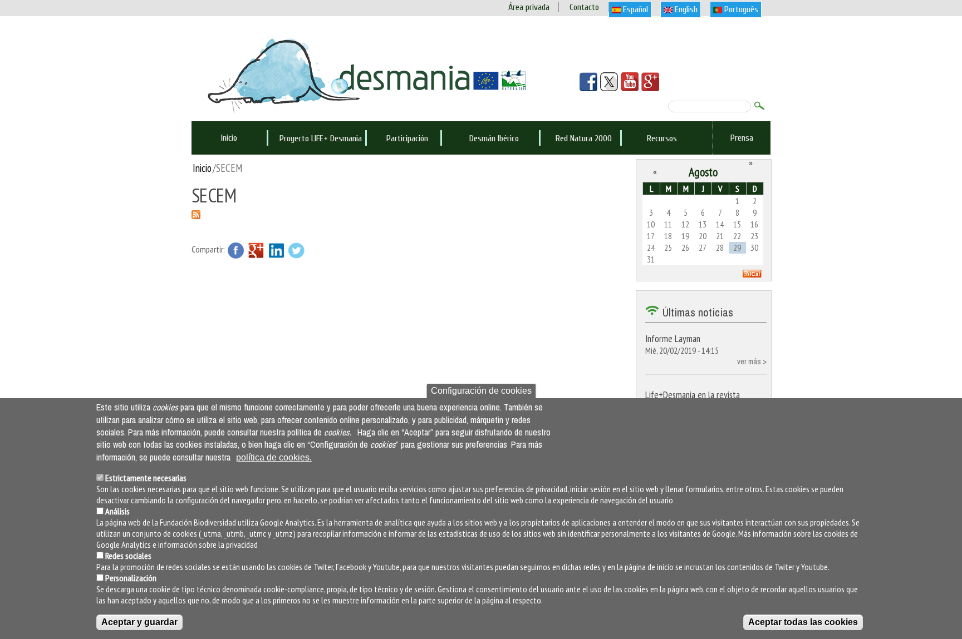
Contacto (584, 7)
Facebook (236, 250)
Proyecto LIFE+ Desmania (320, 138)
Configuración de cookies (481, 390)
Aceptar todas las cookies (803, 622)
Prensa (741, 138)
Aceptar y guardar (139, 622)
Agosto (703, 172)
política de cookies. (274, 457)
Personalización (130, 577)
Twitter (296, 250)
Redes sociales (128, 555)
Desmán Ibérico (494, 138)
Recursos (662, 138)
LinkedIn (276, 250)
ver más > (752, 361)
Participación (407, 138)
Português (740, 9)
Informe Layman (672, 338)
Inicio (229, 138)
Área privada (528, 7)
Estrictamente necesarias (145, 477)
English (685, 9)
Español (634, 9)
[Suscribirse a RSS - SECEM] (196, 213)
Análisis (117, 511)
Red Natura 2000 (584, 138)
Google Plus (256, 250)
